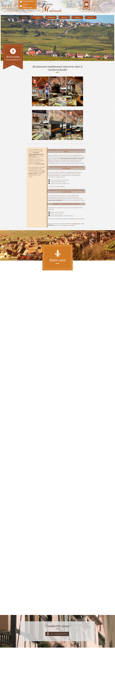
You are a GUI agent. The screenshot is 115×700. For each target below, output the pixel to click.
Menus (77, 17)
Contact (91, 17)
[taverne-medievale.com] (50, 6)
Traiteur (64, 17)
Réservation (13, 56)
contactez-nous (76, 223)
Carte (38, 17)
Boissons (51, 17)
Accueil (24, 17)
